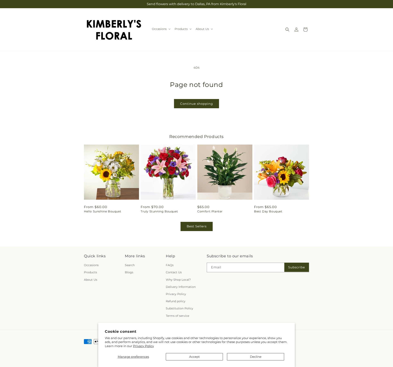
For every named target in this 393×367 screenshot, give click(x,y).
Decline (255, 357)
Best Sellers (197, 226)
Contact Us (174, 272)
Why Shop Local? (178, 280)
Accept (194, 357)
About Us (90, 280)
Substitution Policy (179, 308)
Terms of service (177, 316)
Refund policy (175, 301)
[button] (160, 29)
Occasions (91, 265)
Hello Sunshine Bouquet (102, 211)
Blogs (129, 272)
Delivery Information (181, 287)
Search (130, 265)
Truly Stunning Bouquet (159, 211)
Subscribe (296, 267)
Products (90, 272)
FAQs (170, 265)
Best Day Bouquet (268, 211)
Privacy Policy (143, 346)
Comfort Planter (210, 211)
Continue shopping (196, 104)
